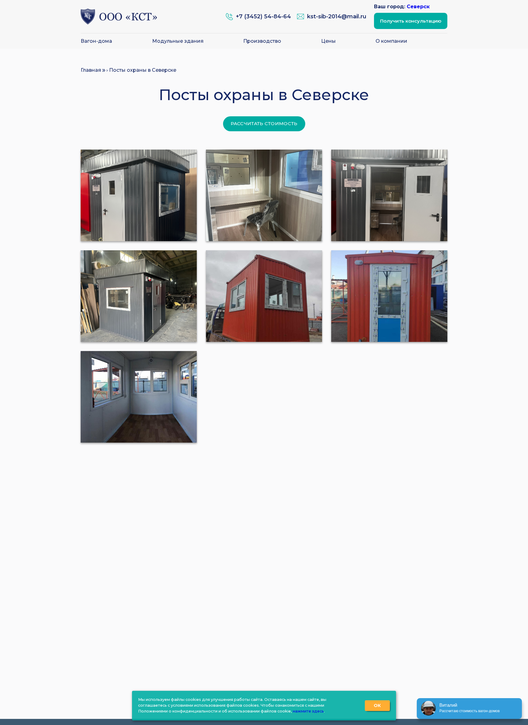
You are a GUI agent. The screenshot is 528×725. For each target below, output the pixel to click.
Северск (418, 6)
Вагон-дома (96, 41)
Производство (262, 41)
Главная (91, 70)
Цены (328, 41)
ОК (377, 705)
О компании (391, 41)
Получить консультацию (410, 21)
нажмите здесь (308, 711)
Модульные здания (178, 41)
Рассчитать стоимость (264, 123)
